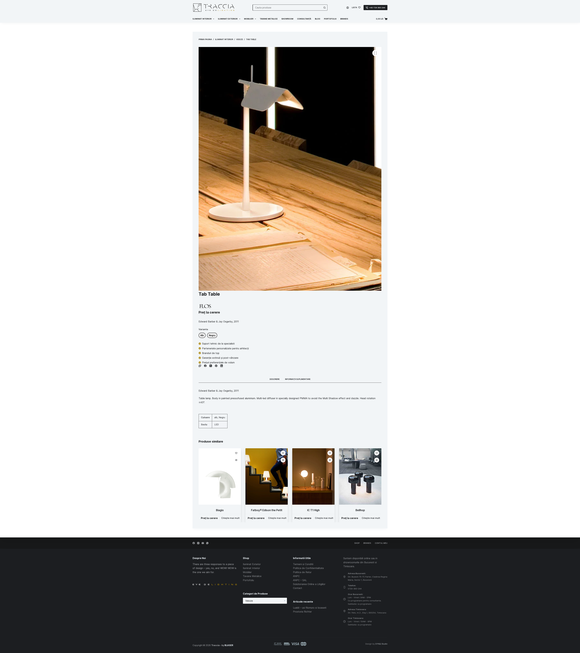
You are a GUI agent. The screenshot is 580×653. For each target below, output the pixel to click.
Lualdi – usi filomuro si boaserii (309, 607)
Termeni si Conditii (303, 564)
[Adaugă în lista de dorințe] (236, 453)
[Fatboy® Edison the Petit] (266, 476)
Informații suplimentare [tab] (297, 379)
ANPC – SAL (300, 580)
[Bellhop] (360, 476)
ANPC (296, 576)
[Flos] (205, 306)
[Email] (203, 543)
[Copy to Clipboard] (200, 366)
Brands (344, 19)
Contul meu (381, 543)
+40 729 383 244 (377, 7)
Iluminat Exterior (252, 564)
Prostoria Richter (302, 611)
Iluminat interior (202, 19)
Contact (297, 588)
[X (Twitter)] (210, 366)
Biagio (220, 510)
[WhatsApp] (207, 543)
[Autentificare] (347, 7)
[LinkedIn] (221, 366)
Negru (222, 417)
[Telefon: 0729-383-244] (344, 587)
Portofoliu (330, 19)
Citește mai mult (230, 518)
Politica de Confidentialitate (308, 568)
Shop (357, 543)
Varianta (203, 329)
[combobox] (287, 8)
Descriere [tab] (275, 379)
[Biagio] (220, 476)
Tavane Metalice (269, 19)
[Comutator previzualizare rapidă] (236, 460)
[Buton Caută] (324, 7)
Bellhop (360, 510)
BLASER (229, 645)
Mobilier (248, 19)
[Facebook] (205, 366)
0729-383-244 (355, 588)
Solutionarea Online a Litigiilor (309, 584)
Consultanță (304, 19)
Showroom (287, 19)
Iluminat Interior (251, 568)
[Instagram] (198, 543)
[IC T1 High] (313, 476)
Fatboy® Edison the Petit (266, 510)
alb (216, 417)
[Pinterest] (216, 366)
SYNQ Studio (381, 644)
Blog (317, 19)
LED (216, 424)
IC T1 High (313, 510)
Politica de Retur (302, 572)
